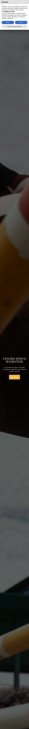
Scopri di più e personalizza (14, 26)
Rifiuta (7, 22)
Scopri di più (14, 377)
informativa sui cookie (9, 11)
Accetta (21, 22)
